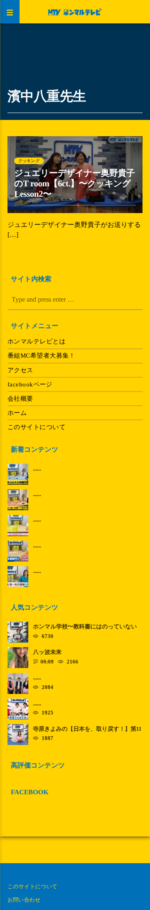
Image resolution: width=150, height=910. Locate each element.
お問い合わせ (24, 900)
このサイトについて (36, 427)
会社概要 (20, 398)
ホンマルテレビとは (36, 341)
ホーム (17, 412)
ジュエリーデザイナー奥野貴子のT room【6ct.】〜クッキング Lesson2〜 (76, 183)
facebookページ (30, 384)
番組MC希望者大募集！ (41, 355)
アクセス (20, 370)
